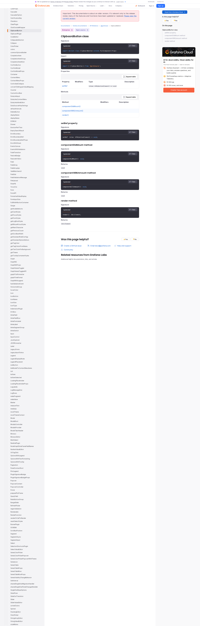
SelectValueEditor (17, 549)
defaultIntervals (16, 109)
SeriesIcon (14, 562)
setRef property (170, 33)
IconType (14, 305)
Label (12, 346)
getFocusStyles (16, 215)
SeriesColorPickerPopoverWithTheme (23, 559)
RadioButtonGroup (17, 499)
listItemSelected (16, 377)
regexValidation (16, 509)
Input (12, 334)
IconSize (13, 302)
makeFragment (16, 396)
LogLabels (14, 387)
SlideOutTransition (17, 596)
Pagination (14, 465)
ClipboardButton (16, 30)
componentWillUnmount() (72, 111)
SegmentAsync (16, 537)
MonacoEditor (15, 437)
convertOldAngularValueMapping (22, 87)
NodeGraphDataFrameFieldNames (22, 446)
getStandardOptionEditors (20, 240)
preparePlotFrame (17, 493)
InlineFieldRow (15, 318)
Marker (13, 402)
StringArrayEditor (17, 618)
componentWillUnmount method (176, 38)
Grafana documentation (80, 26)
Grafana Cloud (58, 6)
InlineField (14, 315)
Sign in (151, 6)
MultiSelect (14, 440)
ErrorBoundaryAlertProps (19, 140)
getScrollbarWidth (17, 234)
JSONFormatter (16, 343)
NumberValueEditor (17, 449)
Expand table (131, 77)
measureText (15, 405)
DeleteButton (15, 112)
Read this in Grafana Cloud (174, 12)
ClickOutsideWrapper (18, 27)
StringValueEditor (17, 621)
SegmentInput (15, 540)
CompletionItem (16, 55)
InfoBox (13, 312)
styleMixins (14, 624)
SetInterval (14, 581)
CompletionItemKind (17, 62)
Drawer (13, 124)
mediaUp (14, 409)
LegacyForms (15, 349)
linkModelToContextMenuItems (21, 368)
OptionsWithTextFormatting (20, 459)
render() (65, 115)
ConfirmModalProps (17, 71)
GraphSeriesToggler (17, 268)
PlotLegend (14, 471)
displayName (15, 115)
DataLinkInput (15, 96)
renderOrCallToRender (18, 518)
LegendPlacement (17, 362)
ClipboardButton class (170, 30)
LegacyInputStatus (17, 352)
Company (118, 6)
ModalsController (16, 424)
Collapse (13, 43)
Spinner (13, 609)
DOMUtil (13, 121)
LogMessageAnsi (16, 390)
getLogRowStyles (17, 221)
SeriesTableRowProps (18, 574)
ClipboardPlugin (16, 34)
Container (14, 74)
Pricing (81, 6)
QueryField (14, 496)
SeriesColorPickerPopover (20, 556)
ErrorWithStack (16, 143)
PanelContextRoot (17, 468)
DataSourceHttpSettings (19, 105)
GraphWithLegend (17, 280)
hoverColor (14, 290)
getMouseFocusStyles (18, 224)
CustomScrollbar (16, 93)
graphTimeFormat (17, 277)
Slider (12, 599)
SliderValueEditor (16, 602)
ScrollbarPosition (16, 531)
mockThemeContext (17, 415)
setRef (64, 86)
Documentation (65, 26)
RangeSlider (15, 502)
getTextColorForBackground (20, 249)
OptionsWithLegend (17, 456)
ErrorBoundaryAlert (17, 137)
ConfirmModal (15, 68)
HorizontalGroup (16, 287)
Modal (13, 418)
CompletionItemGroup (18, 59)
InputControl (15, 337)
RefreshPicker (15, 506)
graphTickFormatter (17, 274)
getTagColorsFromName (19, 246)
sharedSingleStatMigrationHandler (22, 584)
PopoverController (17, 487)
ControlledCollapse (17, 84)
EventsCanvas (15, 146)
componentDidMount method (175, 35)
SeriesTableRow (16, 571)
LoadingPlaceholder (17, 380)
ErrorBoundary (16, 134)
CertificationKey (16, 18)
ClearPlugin (14, 24)
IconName (14, 299)
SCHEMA (14, 527)
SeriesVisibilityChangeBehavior (21, 577)
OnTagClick (14, 452)
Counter (13, 90)
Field (12, 162)
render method (170, 41)
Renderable (14, 512)
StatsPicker (14, 615)
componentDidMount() (71, 106)
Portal (13, 490)
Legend (13, 355)
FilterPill (13, 184)
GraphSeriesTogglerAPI (18, 271)
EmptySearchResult (17, 130)
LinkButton (14, 365)
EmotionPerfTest (16, 127)
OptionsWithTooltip (17, 462)
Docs (110, 6)
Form (12, 190)
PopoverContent (16, 484)
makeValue (14, 399)
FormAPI (13, 193)
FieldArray (14, 165)
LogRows (14, 393)
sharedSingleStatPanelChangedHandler (24, 587)
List (12, 371)
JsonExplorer (15, 340)
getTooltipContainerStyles (20, 255)
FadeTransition (16, 152)
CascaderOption (16, 15)
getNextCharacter (17, 227)
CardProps (14, 9)
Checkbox (14, 21)
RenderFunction (16, 515)
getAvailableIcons (17, 209)
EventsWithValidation (18, 149)
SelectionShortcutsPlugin (19, 546)
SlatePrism (14, 593)
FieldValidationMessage (19, 177)
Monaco (13, 434)
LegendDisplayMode (18, 359)
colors (13, 49)
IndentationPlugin (17, 309)
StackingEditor (16, 612)
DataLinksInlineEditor (18, 102)
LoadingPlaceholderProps (19, 384)
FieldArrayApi (15, 168)
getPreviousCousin (17, 230)
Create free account (179, 90)
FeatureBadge (15, 155)
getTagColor (15, 243)
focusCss (14, 187)
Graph (13, 259)
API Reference (94, 26)
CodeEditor (14, 37)
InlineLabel (14, 324)
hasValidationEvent (17, 284)
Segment (14, 534)
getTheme (14, 252)
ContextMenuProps (17, 80)
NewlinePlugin (15, 443)
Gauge (13, 205)
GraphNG (14, 262)
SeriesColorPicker (17, 552)
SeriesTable (14, 565)
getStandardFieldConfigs (19, 237)
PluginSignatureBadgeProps (20, 477)
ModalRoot (14, 421)
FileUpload (14, 180)
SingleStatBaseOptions (19, 590)
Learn (102, 6)
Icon (12, 293)
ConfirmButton (16, 65)
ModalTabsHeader (17, 431)
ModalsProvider (16, 427)
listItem (13, 374)
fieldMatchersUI (16, 171)
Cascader (14, 12)
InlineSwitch (15, 330)
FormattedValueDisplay (18, 196)
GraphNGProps (16, 265)
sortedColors (15, 606)
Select (13, 543)
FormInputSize (15, 199)
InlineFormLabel (16, 321)
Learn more (120, 2)
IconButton (14, 296)
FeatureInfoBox (16, 159)
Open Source (91, 6)
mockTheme (15, 412)
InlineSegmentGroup (17, 327)
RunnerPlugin (15, 524)
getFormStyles (16, 218)
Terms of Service (55, 2)
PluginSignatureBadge (18, 474)
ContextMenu (15, 77)
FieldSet (13, 174)
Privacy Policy (68, 2)
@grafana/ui (104, 26)
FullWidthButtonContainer (20, 202)
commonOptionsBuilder (19, 52)
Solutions (71, 6)
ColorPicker (14, 46)
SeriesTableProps (16, 568)
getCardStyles (16, 212)
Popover (13, 481)
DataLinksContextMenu (19, 99)
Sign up (160, 6)
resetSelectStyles (17, 521)
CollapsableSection (17, 40)
